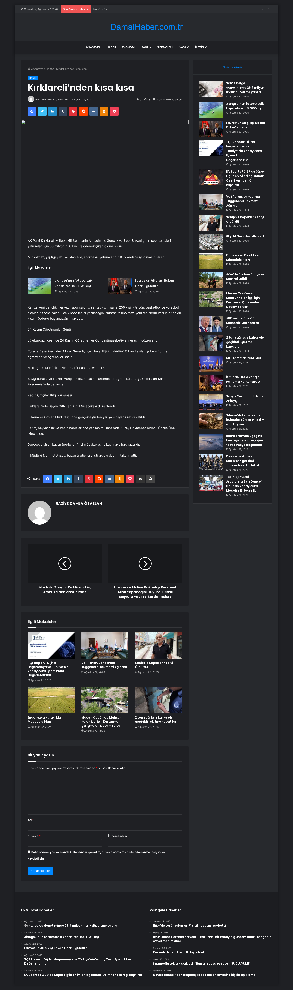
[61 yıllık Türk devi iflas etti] (211, 242)
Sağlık (146, 47)
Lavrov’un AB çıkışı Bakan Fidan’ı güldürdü (120, 9)
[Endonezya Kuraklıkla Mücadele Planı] (51, 700)
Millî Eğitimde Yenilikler (243, 358)
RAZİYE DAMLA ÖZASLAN (51, 99)
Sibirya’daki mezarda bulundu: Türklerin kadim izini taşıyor (245, 419)
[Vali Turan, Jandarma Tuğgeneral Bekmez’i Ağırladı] (104, 645)
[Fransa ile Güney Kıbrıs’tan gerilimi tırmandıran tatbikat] (211, 462)
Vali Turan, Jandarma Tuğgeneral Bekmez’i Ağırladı (104, 665)
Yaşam (184, 47)
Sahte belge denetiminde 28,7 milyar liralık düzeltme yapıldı (245, 87)
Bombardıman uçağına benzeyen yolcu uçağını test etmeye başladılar (244, 440)
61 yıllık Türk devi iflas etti (245, 236)
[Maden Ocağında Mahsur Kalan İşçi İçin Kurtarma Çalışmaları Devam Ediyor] (104, 700)
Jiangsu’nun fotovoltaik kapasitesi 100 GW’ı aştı (245, 106)
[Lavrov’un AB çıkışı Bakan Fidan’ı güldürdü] (120, 286)
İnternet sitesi (117, 836)
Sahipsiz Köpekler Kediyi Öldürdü (154, 665)
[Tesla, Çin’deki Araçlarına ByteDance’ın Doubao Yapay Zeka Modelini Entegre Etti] (211, 483)
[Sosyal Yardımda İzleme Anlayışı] (211, 402)
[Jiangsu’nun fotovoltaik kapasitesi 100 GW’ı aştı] (39, 286)
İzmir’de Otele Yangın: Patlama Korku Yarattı (243, 379)
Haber (111, 47)
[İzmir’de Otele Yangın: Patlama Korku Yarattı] (211, 383)
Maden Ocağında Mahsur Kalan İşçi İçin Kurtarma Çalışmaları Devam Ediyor (101, 721)
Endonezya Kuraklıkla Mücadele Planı (44, 719)
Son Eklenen (232, 67)
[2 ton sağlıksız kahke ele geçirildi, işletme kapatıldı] (158, 700)
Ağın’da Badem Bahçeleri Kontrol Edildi (245, 276)
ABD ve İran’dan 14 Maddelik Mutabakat (242, 320)
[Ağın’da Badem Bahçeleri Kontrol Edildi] (211, 280)
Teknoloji (165, 47)
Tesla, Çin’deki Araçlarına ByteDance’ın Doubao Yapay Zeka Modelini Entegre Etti (245, 484)
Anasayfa (93, 47)
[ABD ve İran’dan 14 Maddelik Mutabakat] (211, 324)
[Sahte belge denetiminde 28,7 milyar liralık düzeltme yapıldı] (211, 89)
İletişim (201, 47)
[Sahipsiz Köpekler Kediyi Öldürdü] (158, 645)
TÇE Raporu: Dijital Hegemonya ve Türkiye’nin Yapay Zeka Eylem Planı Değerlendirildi (48, 669)
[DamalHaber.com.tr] (146, 27)
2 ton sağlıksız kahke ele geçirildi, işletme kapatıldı (155, 719)
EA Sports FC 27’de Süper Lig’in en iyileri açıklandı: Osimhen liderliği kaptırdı (245, 178)
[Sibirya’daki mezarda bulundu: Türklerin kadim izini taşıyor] (211, 421)
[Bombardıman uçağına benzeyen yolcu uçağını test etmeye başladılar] (211, 442)
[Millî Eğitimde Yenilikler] (211, 364)
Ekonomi (128, 47)
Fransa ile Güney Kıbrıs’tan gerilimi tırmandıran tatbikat (242, 461)
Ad (31, 820)
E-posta (34, 836)
